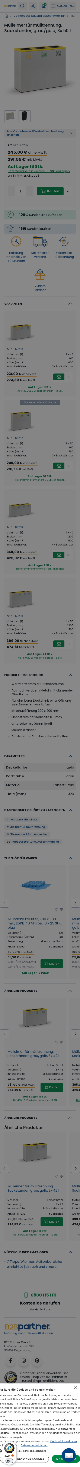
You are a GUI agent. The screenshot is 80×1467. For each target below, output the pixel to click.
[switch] (9, 1461)
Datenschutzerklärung (34, 1445)
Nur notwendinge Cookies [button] (24, 1458)
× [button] (75, 1388)
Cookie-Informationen (63, 1441)
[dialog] (40, 1425)
